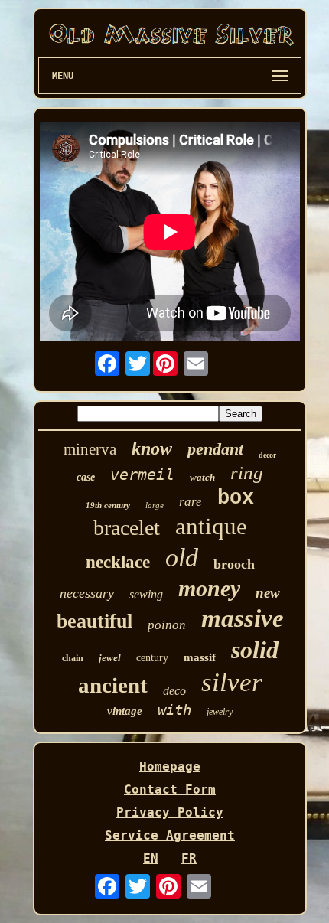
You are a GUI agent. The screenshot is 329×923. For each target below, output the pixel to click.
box (235, 498)
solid (255, 650)
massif (200, 657)
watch (202, 477)
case (86, 477)
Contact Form (170, 789)
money (209, 588)
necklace (118, 562)
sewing (146, 594)
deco (174, 690)
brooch (234, 564)
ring (246, 472)
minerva (90, 449)
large (154, 505)
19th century (108, 505)
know (152, 448)
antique (211, 526)
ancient (113, 685)
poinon (167, 625)
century (152, 658)
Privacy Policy (169, 812)
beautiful (94, 621)
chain (72, 658)
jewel (110, 658)
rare (190, 501)
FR (189, 858)
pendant (215, 448)
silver (231, 682)
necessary (87, 593)
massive (242, 618)
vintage (124, 711)
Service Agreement (170, 835)
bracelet (126, 528)
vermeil (142, 474)
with (174, 709)
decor (267, 455)
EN (150, 858)
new (268, 593)
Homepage (169, 766)
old (181, 557)
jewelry (220, 711)
